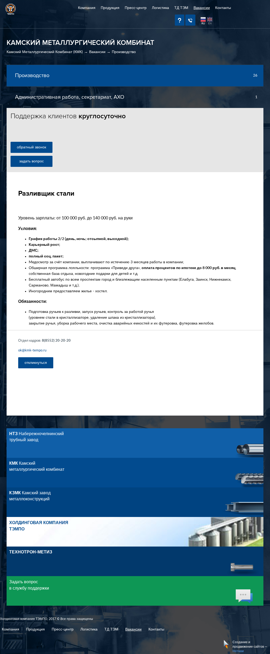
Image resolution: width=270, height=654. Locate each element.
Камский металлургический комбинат (36, 466)
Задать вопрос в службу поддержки (29, 585)
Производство (124, 52)
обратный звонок (31, 147)
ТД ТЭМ (181, 8)
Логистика (160, 8)
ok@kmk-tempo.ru (32, 350)
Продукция (110, 8)
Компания (86, 8)
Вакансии (202, 8)
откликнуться (36, 363)
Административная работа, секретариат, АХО (69, 97)
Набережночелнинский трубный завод (36, 437)
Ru (203, 23)
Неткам (238, 651)
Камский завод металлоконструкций (30, 496)
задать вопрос (31, 161)
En (210, 23)
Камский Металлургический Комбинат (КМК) (45, 52)
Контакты (223, 8)
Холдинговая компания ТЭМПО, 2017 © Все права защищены (46, 618)
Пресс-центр (136, 8)
